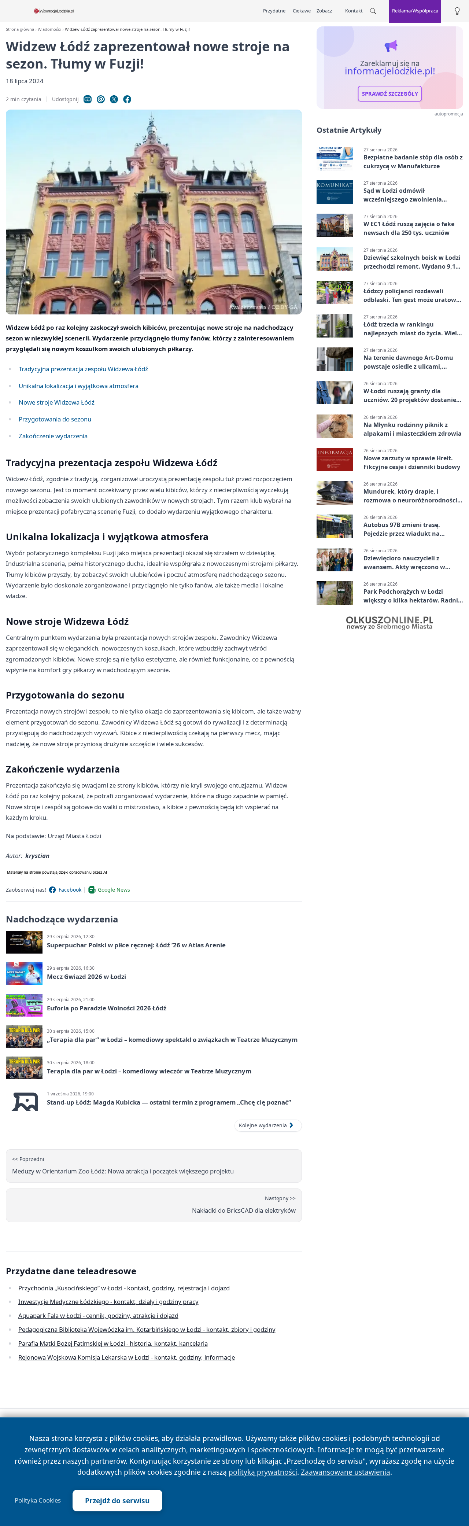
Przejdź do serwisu (117, 1500)
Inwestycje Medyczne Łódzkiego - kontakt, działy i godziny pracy (108, 1301)
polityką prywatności (263, 1472)
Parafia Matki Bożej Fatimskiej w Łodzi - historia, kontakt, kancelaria (113, 1343)
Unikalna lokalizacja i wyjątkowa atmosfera (79, 386)
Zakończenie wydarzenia (53, 436)
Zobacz (324, 10)
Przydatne (274, 10)
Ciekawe (302, 10)
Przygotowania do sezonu (55, 419)
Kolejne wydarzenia (263, 1125)
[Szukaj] (373, 11)
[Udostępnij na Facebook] (127, 99)
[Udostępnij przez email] (100, 99)
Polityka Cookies (38, 1500)
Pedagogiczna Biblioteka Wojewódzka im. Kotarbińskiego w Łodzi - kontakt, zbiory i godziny (147, 1329)
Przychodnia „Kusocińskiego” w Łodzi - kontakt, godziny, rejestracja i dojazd (124, 1288)
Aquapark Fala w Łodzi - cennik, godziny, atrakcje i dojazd (98, 1315)
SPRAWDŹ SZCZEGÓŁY (390, 93)
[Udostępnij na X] (114, 99)
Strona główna (20, 29)
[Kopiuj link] (87, 99)
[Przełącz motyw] (457, 11)
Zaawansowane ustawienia (345, 1472)
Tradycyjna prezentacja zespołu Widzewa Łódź (83, 369)
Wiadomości (49, 29)
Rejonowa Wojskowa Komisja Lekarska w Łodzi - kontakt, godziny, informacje (126, 1357)
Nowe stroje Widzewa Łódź (57, 402)
